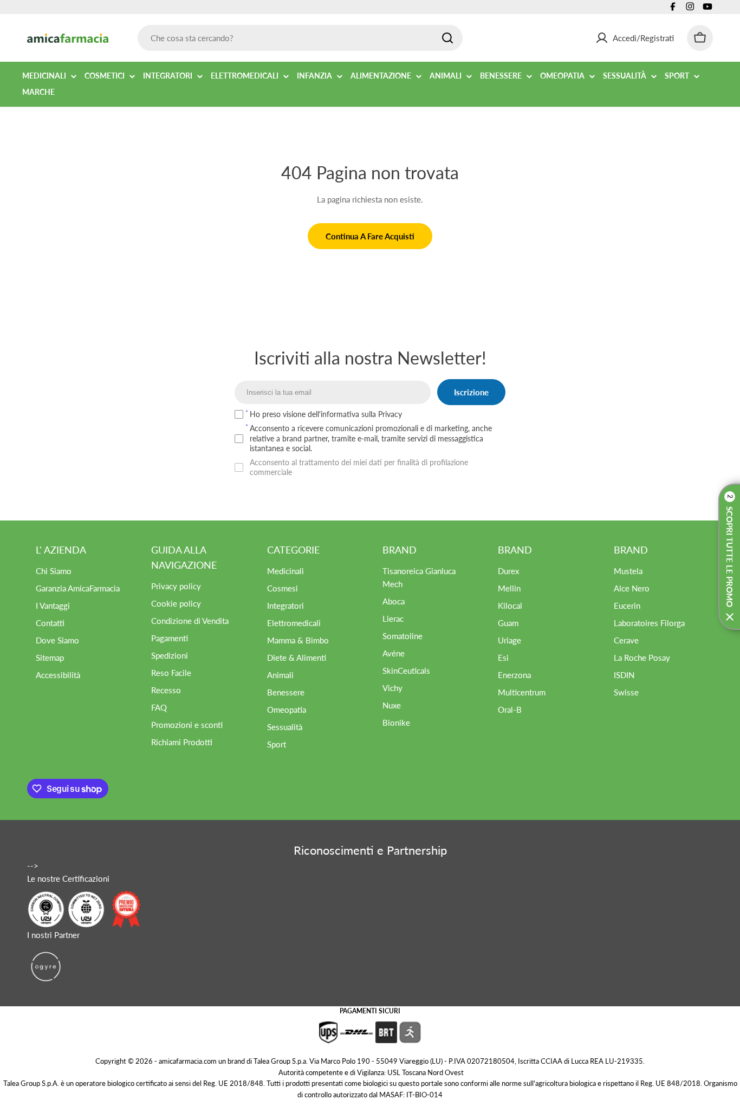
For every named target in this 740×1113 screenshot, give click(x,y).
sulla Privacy (381, 414)
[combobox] (300, 38)
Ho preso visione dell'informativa (326, 414)
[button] (729, 557)
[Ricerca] (447, 37)
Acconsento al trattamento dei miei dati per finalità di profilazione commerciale (359, 467)
